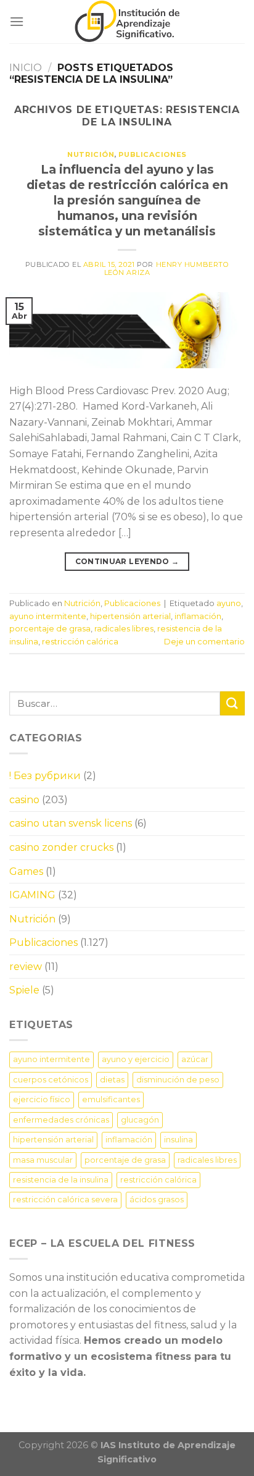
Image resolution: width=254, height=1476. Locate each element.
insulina (178, 1139)
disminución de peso (177, 1079)
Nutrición (90, 154)
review (25, 966)
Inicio (25, 68)
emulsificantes (111, 1099)
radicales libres (124, 628)
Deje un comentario (204, 641)
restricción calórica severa (65, 1199)
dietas (112, 1079)
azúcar (194, 1059)
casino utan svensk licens (70, 823)
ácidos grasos (156, 1199)
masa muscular (43, 1160)
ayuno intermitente (47, 616)
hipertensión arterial (130, 616)
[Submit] (232, 703)
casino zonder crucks (61, 847)
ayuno (228, 603)
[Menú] (16, 21)
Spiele (24, 990)
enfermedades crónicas (61, 1119)
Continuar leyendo (127, 561)
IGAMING (32, 895)
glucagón (140, 1119)
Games (26, 871)
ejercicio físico (41, 1099)
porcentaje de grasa (50, 628)
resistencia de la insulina (61, 1179)
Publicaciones (152, 154)
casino (24, 800)
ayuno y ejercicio (136, 1059)
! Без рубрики (45, 776)
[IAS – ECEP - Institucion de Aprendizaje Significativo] (127, 21)
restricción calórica (80, 641)
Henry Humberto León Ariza (166, 268)
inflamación (197, 616)
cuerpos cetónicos (50, 1079)
